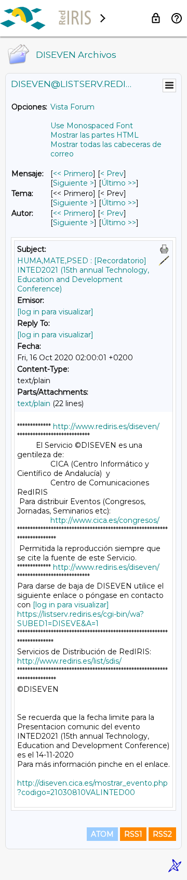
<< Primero (73, 173)
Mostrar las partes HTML (94, 135)
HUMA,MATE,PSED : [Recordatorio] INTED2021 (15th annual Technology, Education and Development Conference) (83, 275)
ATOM (102, 834)
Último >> (118, 183)
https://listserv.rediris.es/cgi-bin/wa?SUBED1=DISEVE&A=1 (80, 618)
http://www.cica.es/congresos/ (104, 520)
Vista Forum (72, 107)
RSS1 (133, 834)
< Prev (112, 173)
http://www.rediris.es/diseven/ (106, 426)
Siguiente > (73, 183)
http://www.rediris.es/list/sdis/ (69, 661)
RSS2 (162, 834)
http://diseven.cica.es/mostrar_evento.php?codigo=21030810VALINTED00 (92, 787)
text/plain (33, 403)
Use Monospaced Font (91, 125)
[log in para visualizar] (55, 311)
